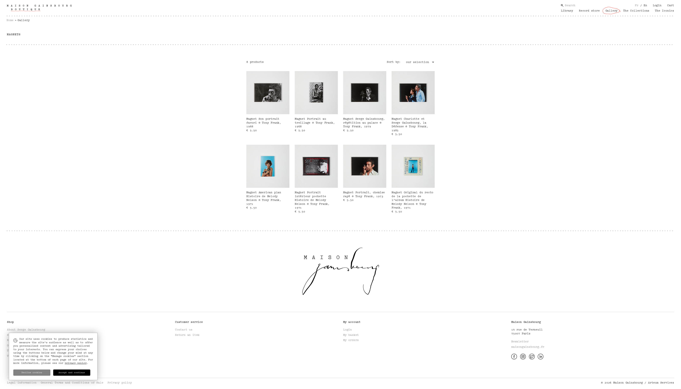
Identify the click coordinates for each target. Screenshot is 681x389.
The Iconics (664, 10)
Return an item (187, 335)
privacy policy (76, 363)
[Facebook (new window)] (514, 356)
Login (657, 5)
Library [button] (567, 10)
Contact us (183, 329)
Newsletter (520, 341)
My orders (351, 340)
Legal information (22, 382)
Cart (670, 5)
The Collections (636, 10)
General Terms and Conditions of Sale (72, 382)
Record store (589, 10)
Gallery (611, 10)
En (643, 5)
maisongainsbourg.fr (527, 346)
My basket (351, 335)
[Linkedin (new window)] (540, 356)
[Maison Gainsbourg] (39, 8)
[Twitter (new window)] (532, 356)
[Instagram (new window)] (523, 356)
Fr (636, 5)
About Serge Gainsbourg (26, 329)
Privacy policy (119, 382)
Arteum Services (661, 382)
